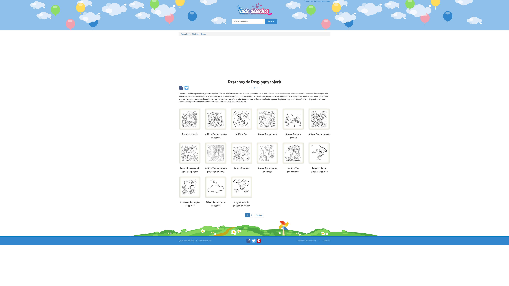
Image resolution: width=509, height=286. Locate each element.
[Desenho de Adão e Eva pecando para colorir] (267, 120)
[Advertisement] (254, 58)
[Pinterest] (258, 242)
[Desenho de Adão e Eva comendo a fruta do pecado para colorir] (190, 154)
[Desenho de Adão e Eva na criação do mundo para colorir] (216, 120)
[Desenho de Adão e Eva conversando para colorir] (293, 154)
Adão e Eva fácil (241, 168)
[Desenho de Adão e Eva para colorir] (242, 120)
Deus (203, 34)
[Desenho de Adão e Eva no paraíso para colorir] (319, 120)
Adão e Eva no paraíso (319, 134)
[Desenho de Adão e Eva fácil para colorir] (242, 154)
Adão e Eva (241, 134)
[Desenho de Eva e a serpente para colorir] (190, 120)
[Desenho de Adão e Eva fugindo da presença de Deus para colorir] (216, 154)
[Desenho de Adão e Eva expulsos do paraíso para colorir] (267, 154)
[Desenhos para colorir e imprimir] (254, 10)
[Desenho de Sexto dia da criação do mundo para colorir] (190, 188)
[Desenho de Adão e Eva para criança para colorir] (293, 120)
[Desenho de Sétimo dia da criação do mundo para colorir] (216, 188)
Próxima (259, 215)
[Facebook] (248, 242)
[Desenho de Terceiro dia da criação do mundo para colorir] (319, 154)
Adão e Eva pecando (267, 134)
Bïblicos (195, 34)
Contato (326, 240)
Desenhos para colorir (306, 240)
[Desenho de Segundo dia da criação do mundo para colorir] (242, 188)
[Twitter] (253, 242)
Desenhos (185, 34)
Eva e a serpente (190, 134)
